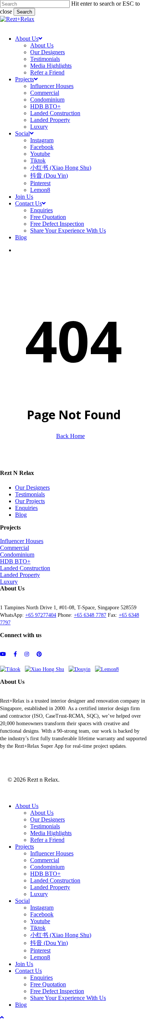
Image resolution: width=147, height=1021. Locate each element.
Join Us (24, 964)
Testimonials (30, 494)
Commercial (14, 548)
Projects (24, 846)
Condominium (17, 554)
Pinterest (40, 950)
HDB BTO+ (15, 561)
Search (24, 12)
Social (22, 901)
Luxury (9, 581)
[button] (6, 26)
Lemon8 (40, 957)
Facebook (42, 914)
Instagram (42, 907)
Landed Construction (25, 568)
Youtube (40, 921)
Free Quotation (48, 984)
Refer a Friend (47, 840)
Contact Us (28, 971)
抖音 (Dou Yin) (49, 943)
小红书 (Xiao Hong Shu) (60, 935)
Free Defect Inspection (57, 991)
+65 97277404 (40, 615)
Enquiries (26, 508)
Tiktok (38, 928)
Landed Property (20, 575)
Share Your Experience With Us (68, 998)
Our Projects (30, 501)
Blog (21, 514)
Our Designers (32, 487)
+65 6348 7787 (90, 615)
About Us (26, 806)
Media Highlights (51, 833)
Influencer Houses (21, 541)
